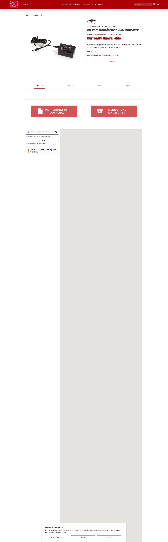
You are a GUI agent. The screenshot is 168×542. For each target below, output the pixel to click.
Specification (69, 85)
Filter (43, 140)
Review (99, 85)
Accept (83, 537)
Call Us (28, 4)
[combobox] (42, 132)
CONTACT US (114, 61)
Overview (39, 85)
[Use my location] (56, 131)
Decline (109, 537)
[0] (158, 4)
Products (65, 4)
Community (87, 4)
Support (98, 4)
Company (76, 4)
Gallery (128, 85)
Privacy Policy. (62, 532)
